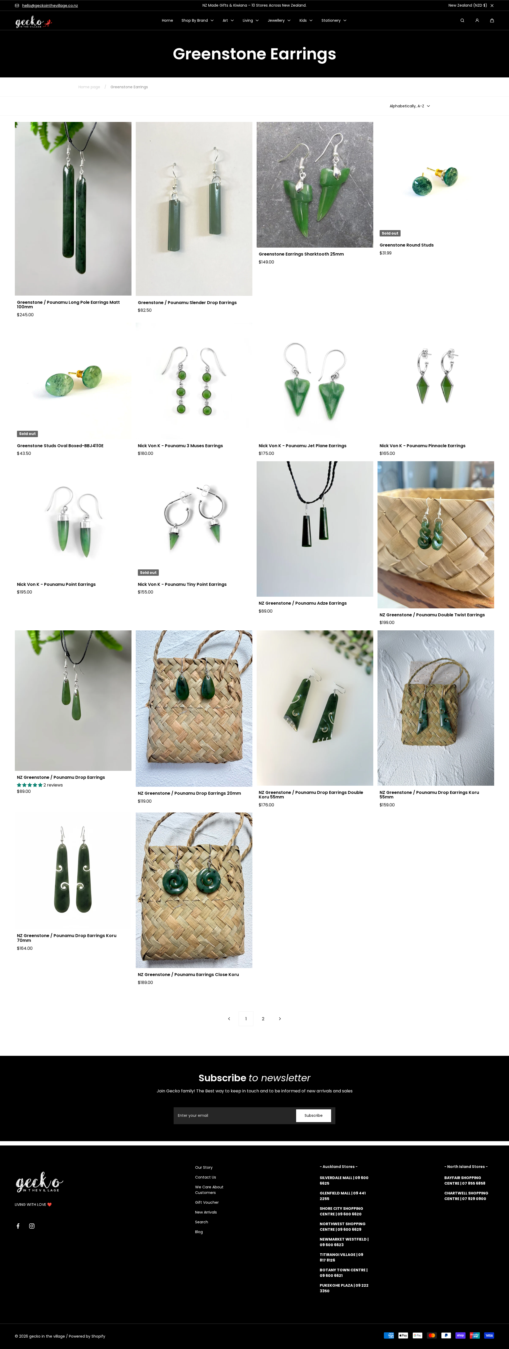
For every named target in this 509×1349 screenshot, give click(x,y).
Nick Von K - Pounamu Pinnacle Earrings (423, 445)
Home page (89, 87)
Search (201, 1222)
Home (167, 20)
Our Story (204, 1167)
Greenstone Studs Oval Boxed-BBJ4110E (60, 445)
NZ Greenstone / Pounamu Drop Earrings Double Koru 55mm (311, 794)
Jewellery (276, 20)
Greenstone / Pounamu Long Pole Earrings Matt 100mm (68, 304)
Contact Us (205, 1177)
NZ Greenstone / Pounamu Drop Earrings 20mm (189, 793)
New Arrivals (206, 1212)
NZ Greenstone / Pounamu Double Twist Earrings (432, 615)
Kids (303, 20)
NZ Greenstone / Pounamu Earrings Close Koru (188, 974)
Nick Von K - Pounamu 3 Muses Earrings (180, 445)
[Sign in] (477, 20)
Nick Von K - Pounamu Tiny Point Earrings (182, 584)
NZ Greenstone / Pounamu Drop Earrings (61, 777)
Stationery (331, 20)
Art (225, 20)
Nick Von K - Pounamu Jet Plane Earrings (302, 445)
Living (248, 20)
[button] (492, 20)
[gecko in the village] (31, 20)
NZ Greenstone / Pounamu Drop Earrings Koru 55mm (429, 794)
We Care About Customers (209, 1189)
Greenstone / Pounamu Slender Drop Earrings (187, 302)
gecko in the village (47, 1336)
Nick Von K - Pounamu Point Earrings (56, 584)
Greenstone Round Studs (407, 245)
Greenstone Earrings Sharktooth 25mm (301, 254)
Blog (199, 1231)
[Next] (280, 1018)
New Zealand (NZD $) (468, 5)
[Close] (492, 5)
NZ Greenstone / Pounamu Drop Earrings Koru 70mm (66, 938)
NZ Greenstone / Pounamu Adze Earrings (303, 603)
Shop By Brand (195, 20)
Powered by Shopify (87, 1336)
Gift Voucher (207, 1202)
